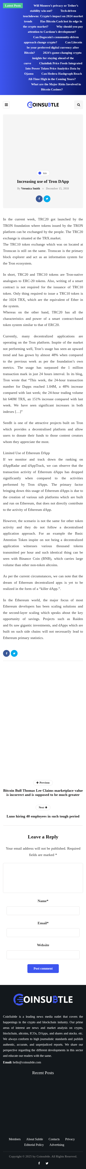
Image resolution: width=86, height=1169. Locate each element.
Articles (41, 777)
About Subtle (34, 1139)
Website (43, 945)
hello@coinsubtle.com (27, 1062)
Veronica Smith (30, 188)
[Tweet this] (47, 198)
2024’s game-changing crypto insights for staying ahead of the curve (53, 58)
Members (15, 1139)
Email (43, 923)
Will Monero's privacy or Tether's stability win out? (38, 1111)
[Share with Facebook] (39, 198)
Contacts (54, 1139)
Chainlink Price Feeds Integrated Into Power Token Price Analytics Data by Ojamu (53, 68)
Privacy (70, 1139)
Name (43, 901)
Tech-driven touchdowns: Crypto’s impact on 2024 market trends (53, 16)
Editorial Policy (34, 1144)
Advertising (56, 1144)
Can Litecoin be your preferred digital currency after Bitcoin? (53, 47)
